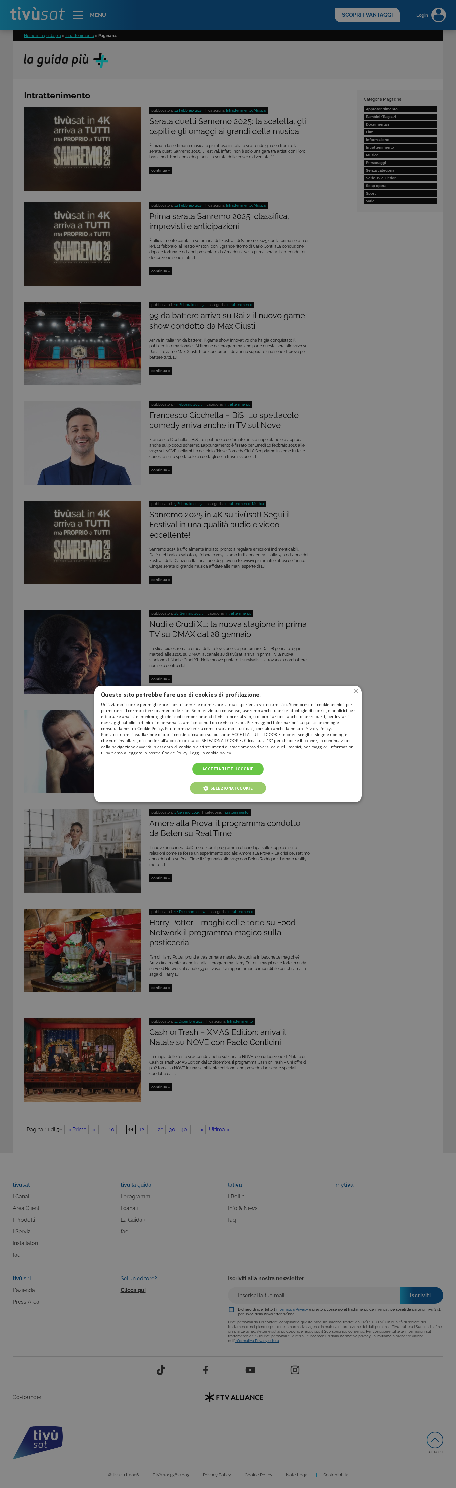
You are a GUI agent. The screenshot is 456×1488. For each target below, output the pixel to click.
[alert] (228, 744)
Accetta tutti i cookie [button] (228, 768)
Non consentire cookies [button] (356, 690)
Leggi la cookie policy (210, 753)
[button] (228, 788)
